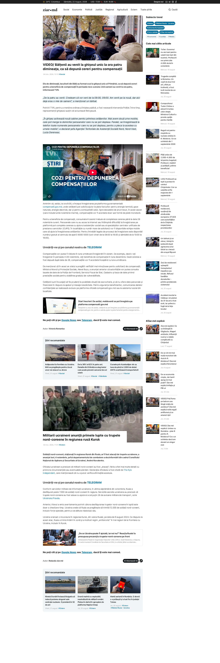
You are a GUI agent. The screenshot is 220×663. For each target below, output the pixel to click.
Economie (77, 9)
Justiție (98, 9)
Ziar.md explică (166, 32)
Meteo (150, 23)
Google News (68, 320)
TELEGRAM (94, 247)
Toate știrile (146, 9)
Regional (110, 9)
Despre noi (158, 2)
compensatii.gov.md (52, 207)
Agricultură (122, 9)
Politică (88, 9)
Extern (134, 9)
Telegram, (87, 320)
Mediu (171, 37)
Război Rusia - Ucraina (164, 23)
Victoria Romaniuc (57, 328)
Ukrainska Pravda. (51, 498)
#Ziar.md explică (155, 321)
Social (66, 9)
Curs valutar (152, 32)
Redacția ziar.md (56, 561)
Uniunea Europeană (155, 28)
